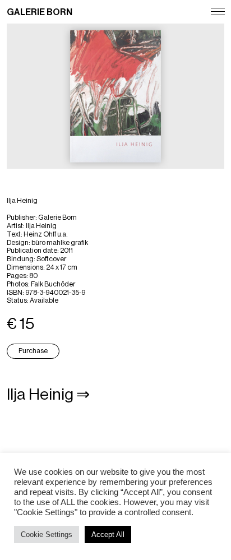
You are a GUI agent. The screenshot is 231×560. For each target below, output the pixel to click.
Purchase (33, 351)
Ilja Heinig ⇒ (48, 394)
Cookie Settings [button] (46, 534)
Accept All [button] (107, 534)
